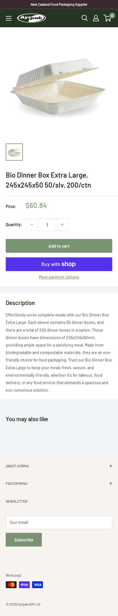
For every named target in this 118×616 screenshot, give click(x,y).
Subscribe (23, 539)
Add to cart (59, 245)
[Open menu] (8, 18)
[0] (107, 18)
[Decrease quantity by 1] (32, 225)
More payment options (59, 277)
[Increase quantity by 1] (62, 225)
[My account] (96, 18)
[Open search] (85, 18)
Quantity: (14, 224)
